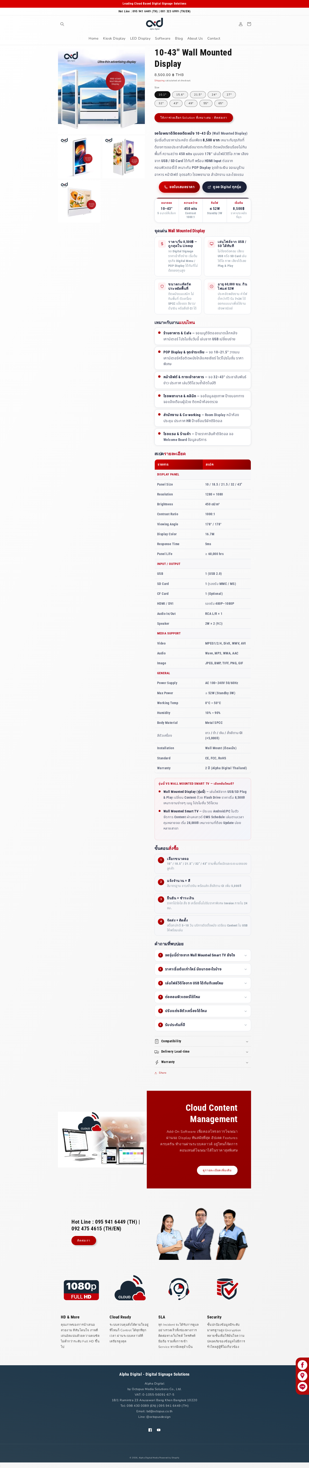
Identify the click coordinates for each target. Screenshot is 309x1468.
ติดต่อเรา (83, 1240)
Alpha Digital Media (149, 1457)
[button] (62, 24)
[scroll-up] (0, 1466)
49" (191, 103)
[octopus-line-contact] (302, 1386)
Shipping (159, 80)
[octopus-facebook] (302, 1364)
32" (161, 103)
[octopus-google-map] (302, 1375)
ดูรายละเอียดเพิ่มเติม (217, 1170)
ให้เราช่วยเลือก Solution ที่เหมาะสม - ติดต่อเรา (193, 118)
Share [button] (162, 1073)
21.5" (198, 94)
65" (220, 103)
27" (229, 94)
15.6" (180, 94)
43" (176, 103)
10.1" (162, 94)
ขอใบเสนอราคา (182, 187)
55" (206, 103)
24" (214, 94)
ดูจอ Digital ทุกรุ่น (227, 187)
